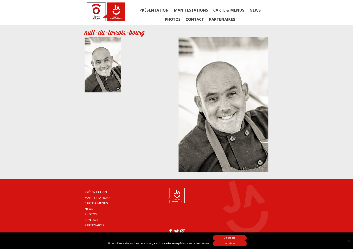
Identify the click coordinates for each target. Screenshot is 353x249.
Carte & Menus (228, 10)
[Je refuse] (348, 241)
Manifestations (191, 10)
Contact (195, 19)
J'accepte (230, 237)
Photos (173, 19)
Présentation (154, 10)
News (255, 10)
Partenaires (222, 19)
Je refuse (230, 243)
